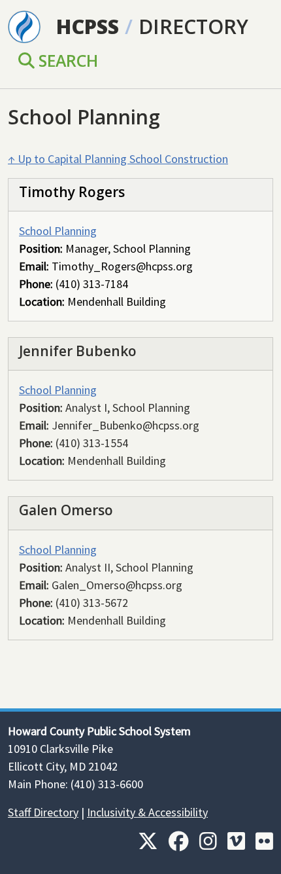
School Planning (58, 230)
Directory (193, 26)
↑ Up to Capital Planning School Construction (118, 158)
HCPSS (87, 26)
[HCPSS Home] (24, 25)
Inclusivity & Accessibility (147, 812)
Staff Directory (43, 812)
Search (66, 60)
